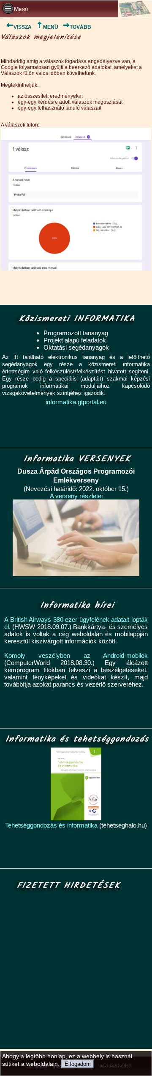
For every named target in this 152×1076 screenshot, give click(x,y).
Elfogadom (78, 1064)
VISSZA (23, 27)
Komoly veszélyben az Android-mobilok (76, 655)
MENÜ (50, 27)
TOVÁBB (80, 27)
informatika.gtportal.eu (76, 402)
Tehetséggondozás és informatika (51, 825)
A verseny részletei (76, 495)
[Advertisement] (74, 970)
